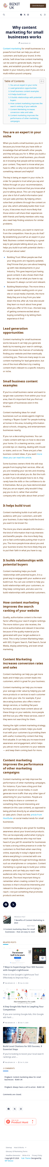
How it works (19, 1147)
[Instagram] (28, 15)
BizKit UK (14, 6)
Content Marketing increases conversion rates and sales (22, 111)
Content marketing (12, 48)
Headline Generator (13, 1155)
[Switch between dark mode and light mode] (41, 15)
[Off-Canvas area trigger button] (45, 15)
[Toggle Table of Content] (40, 81)
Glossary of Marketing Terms (16, 1151)
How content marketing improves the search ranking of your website (26, 105)
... (30, 977)
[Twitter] (25, 15)
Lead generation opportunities (23, 88)
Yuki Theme (26, 1158)
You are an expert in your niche (23, 85)
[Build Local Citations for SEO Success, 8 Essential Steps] (24, 1035)
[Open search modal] (4, 15)
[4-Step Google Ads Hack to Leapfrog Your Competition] (24, 995)
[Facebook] (21, 15)
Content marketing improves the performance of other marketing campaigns (24, 118)
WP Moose (9, 1161)
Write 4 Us (26, 1155)
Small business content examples (24, 91)
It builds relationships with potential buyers (25, 98)
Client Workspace (38, 6)
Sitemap (9, 1147)
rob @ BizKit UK (25, 43)
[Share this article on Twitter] (13, 904)
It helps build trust (18, 94)
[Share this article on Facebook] (6, 904)
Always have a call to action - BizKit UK (28, 1087)
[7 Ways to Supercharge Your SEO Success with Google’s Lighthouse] (24, 956)
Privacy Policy (37, 1155)
